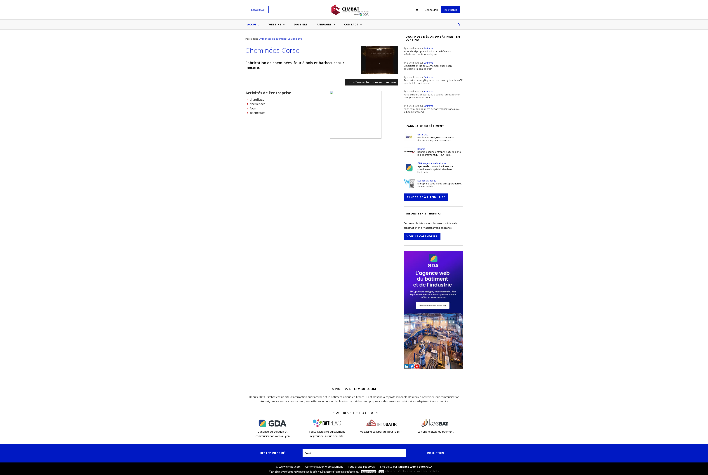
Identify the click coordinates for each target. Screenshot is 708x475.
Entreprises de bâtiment (272, 38)
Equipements (295, 38)
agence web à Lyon (412, 466)
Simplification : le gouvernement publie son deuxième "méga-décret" (428, 65)
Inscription (450, 9)
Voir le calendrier (422, 236)
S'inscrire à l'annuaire (426, 197)
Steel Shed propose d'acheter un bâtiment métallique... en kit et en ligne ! (427, 51)
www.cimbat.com (290, 466)
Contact (351, 24)
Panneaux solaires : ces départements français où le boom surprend (432, 108)
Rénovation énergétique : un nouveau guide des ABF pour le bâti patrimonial (433, 80)
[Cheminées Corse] (379, 60)
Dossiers (301, 24)
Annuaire (324, 24)
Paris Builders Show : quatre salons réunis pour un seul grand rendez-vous (432, 94)
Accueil (253, 24)
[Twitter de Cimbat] (417, 10)
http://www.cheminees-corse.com (372, 82)
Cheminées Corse (272, 50)
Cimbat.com (365, 389)
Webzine (274, 24)
